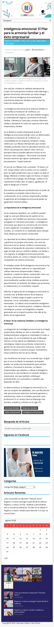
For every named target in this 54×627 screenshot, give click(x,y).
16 (47, 538)
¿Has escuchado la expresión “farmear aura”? (23, 498)
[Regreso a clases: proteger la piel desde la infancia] (18, 573)
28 (34, 547)
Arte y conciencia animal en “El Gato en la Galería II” (26, 507)
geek (27, 49)
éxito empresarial (12, 412)
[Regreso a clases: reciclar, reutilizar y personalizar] (27, 573)
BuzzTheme (36, 623)
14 (34, 538)
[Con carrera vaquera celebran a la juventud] (36, 580)
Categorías (8, 487)
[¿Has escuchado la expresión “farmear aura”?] (8, 573)
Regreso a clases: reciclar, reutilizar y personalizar (25, 504)
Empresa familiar (30, 408)
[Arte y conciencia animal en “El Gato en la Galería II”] (36, 573)
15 (40, 538)
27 (27, 547)
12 (20, 538)
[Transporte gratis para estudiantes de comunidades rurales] (8, 587)
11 (14, 538)
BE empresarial (37, 49)
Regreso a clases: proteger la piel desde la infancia (25, 501)
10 (7, 538)
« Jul (5, 558)
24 (7, 547)
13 (27, 538)
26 (20, 547)
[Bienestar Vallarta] (27, 16)
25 (14, 547)
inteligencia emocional (32, 412)
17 (7, 543)
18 (14, 543)
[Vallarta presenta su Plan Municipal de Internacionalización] (18, 580)
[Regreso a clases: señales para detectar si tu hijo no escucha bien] (8, 580)
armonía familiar (12, 408)
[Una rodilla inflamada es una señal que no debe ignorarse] (27, 580)
